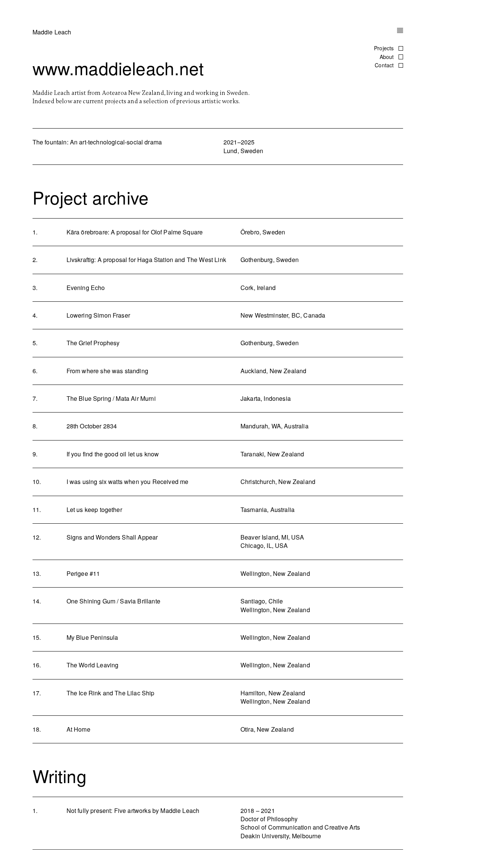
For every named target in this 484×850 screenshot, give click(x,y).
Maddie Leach (52, 32)
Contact (385, 65)
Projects (384, 48)
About (388, 56)
